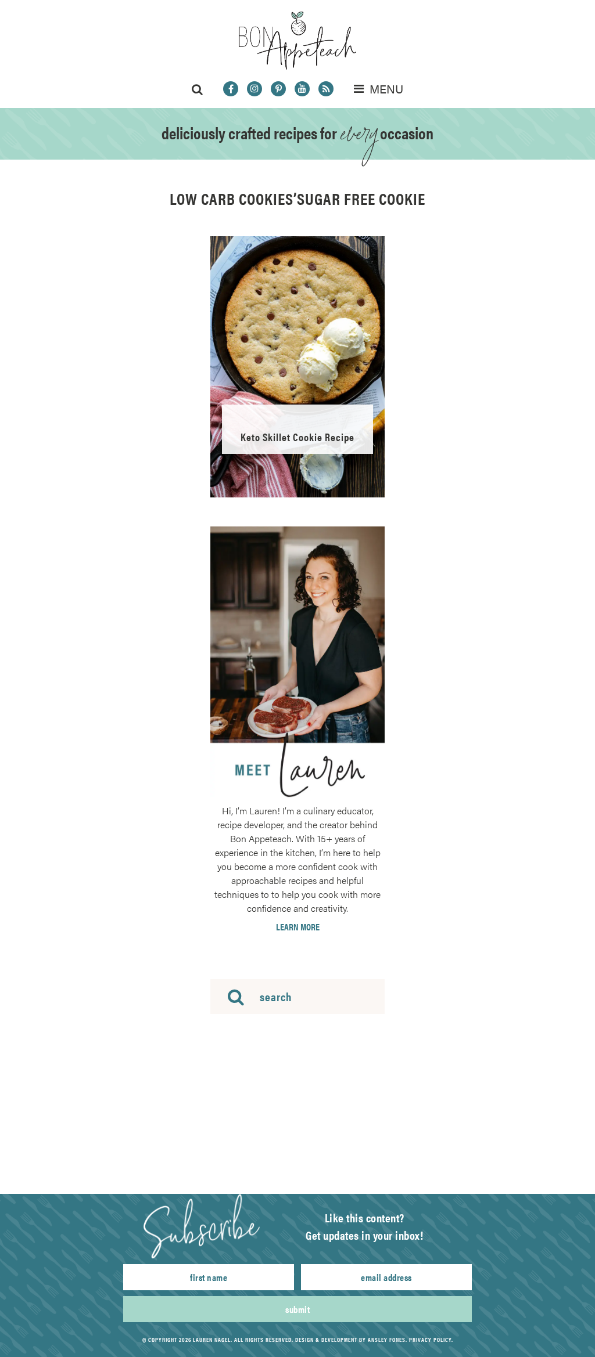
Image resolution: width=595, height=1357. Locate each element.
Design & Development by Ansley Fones (350, 1340)
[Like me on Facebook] (230, 88)
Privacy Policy (430, 1340)
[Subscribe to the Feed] (326, 88)
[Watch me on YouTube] (302, 88)
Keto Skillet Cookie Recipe (297, 437)
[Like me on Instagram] (254, 88)
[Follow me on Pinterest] (278, 88)
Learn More (298, 927)
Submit (297, 1309)
